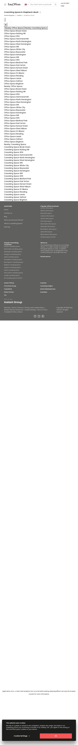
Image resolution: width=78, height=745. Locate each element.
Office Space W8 (11, 57)
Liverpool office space (47, 216)
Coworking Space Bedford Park (17, 178)
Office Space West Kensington (17, 44)
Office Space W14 (12, 36)
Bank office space (46, 213)
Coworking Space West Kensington (19, 160)
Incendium (43, 292)
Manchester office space (48, 224)
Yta (5, 295)
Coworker (43, 283)
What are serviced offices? (13, 220)
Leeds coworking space (11, 257)
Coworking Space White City (16, 165)
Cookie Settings (30, 310)
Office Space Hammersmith (16, 39)
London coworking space (12, 246)
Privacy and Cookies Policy (34, 308)
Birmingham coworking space (13, 262)
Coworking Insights (46, 286)
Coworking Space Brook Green (17, 147)
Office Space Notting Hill (14, 33)
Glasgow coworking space (12, 254)
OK (56, 736)
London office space (47, 208)
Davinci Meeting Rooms (47, 289)
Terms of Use (42, 310)
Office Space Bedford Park (15, 62)
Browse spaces (45, 256)
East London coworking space (13, 273)
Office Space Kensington (15, 54)
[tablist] (39, 28)
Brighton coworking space (12, 265)
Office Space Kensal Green (16, 68)
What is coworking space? (13, 223)
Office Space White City (14, 49)
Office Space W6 (11, 46)
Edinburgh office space (48, 226)
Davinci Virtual (9, 292)
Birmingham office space (48, 229)
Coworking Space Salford (15, 197)
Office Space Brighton (13, 83)
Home (6, 210)
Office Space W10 (12, 60)
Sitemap (7, 227)
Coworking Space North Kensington (19, 157)
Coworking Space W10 (13, 176)
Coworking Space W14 (13, 152)
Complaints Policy (10, 312)
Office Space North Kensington (17, 41)
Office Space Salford (13, 81)
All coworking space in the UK (13, 278)
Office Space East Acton (14, 65)
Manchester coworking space (13, 249)
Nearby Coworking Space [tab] (36, 28)
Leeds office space (46, 232)
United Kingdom (9, 15)
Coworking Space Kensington (17, 171)
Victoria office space (47, 218)
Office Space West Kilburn (15, 70)
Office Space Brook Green (15, 31)
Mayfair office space (47, 210)
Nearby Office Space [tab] (14, 28)
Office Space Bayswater (14, 52)
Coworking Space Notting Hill (16, 149)
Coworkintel (8, 289)
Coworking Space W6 (13, 163)
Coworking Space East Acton (16, 181)
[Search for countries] (27, 4)
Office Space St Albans (14, 73)
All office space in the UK (48, 237)
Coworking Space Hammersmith (18, 155)
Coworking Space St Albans (16, 189)
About (20, 312)
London (19, 15)
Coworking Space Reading (15, 192)
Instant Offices (9, 283)
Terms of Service (17, 308)
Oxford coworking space (11, 270)
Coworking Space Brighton (15, 200)
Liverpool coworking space (12, 267)
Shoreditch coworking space (13, 259)
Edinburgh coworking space (13, 251)
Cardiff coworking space (12, 275)
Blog (5, 217)
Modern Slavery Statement (13, 310)
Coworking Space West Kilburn (17, 186)
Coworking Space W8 (13, 173)
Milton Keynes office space (49, 234)
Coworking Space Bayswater (16, 168)
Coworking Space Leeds (14, 194)
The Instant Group (10, 286)
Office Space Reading (13, 76)
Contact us (8, 213)
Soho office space (46, 221)
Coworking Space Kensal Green (17, 184)
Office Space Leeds (12, 78)
